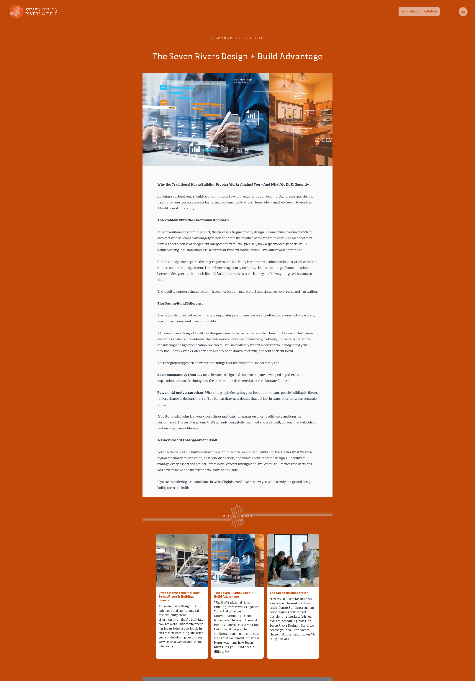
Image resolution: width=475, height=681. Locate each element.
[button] (455, 11)
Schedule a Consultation (419, 11)
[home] (31, 11)
